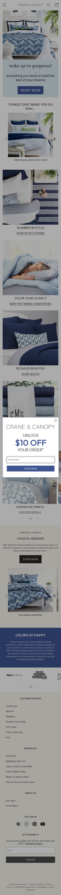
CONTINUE (30, 468)
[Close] (55, 420)
